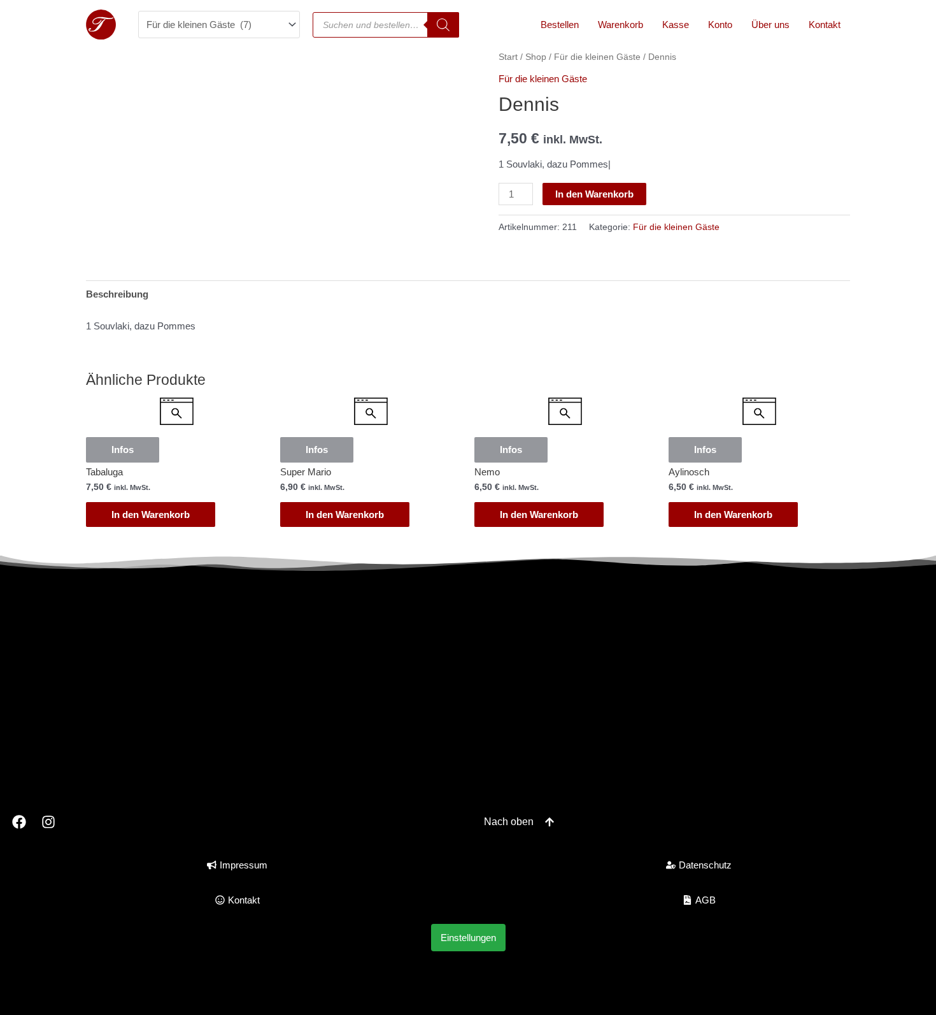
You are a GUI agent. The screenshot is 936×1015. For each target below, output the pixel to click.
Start (508, 57)
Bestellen (560, 24)
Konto (720, 24)
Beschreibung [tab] (117, 294)
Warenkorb (620, 24)
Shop (535, 57)
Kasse (675, 24)
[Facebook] (19, 822)
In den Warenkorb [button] (150, 514)
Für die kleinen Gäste (597, 57)
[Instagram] (49, 822)
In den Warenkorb (594, 194)
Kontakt (824, 24)
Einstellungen (468, 937)
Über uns (770, 24)
